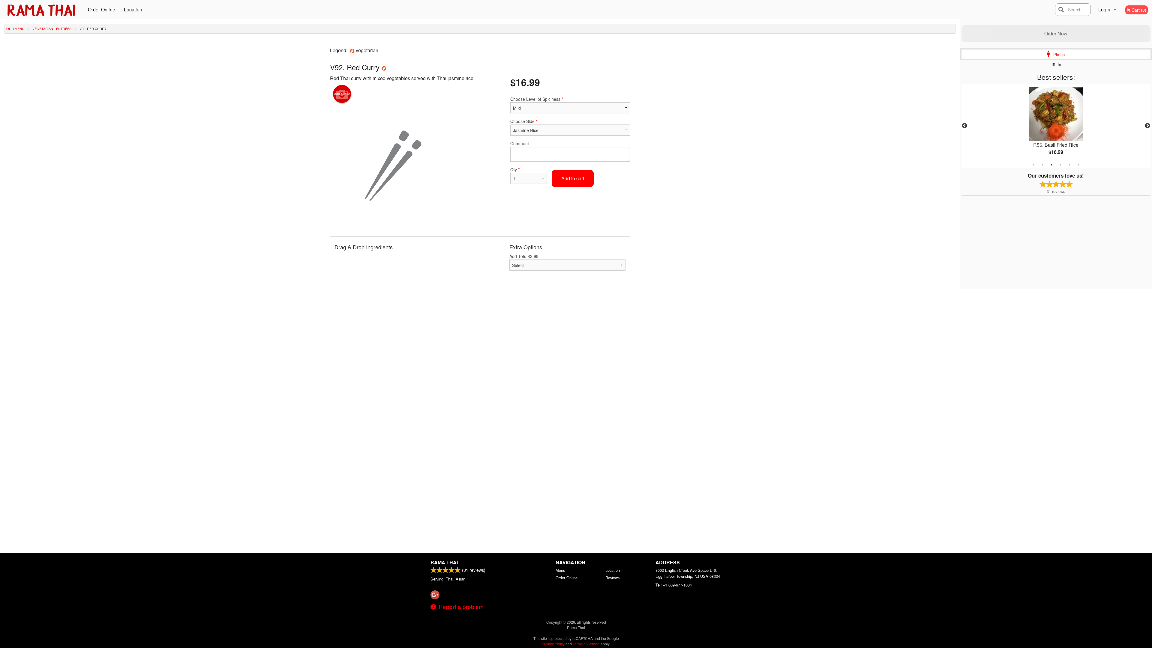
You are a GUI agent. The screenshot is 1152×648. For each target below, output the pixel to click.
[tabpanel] (1056, 126)
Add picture (342, 94)
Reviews (612, 577)
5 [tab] (1069, 165)
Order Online (101, 9)
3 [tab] (1051, 165)
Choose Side (523, 121)
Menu (560, 570)
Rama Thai (444, 562)
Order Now (1055, 33)
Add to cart (572, 178)
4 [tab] (1061, 165)
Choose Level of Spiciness (536, 99)
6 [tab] (1079, 165)
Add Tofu (523, 256)
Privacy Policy (553, 643)
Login (1104, 9)
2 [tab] (1043, 165)
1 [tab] (1033, 165)
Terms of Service (586, 643)
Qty (515, 169)
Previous (965, 126)
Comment (519, 143)
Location (133, 9)
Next (1147, 126)
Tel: (674, 585)
